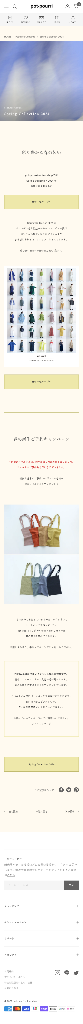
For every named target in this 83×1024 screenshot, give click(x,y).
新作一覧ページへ (41, 202)
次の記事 (70, 811)
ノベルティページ (41, 724)
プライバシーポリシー (16, 977)
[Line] (66, 973)
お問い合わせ (11, 988)
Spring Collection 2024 (42, 764)
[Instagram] (57, 973)
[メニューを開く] (6, 6)
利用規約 (9, 971)
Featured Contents (25, 37)
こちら (11, 875)
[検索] (15, 6)
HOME (7, 37)
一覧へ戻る (41, 811)
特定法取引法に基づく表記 (18, 982)
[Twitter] (76, 974)
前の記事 (13, 811)
